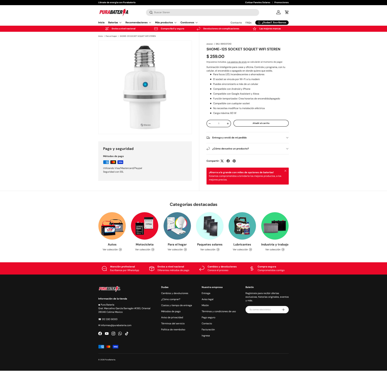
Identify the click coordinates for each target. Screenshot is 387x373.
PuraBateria (110, 359)
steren (210, 44)
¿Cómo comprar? (170, 299)
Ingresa (206, 335)
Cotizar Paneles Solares (257, 2)
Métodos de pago (170, 311)
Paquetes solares (210, 244)
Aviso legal (207, 299)
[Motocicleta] (144, 226)
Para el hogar (111, 36)
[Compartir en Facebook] (228, 161)
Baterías (113, 22)
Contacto (236, 22)
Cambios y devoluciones (174, 293)
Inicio (101, 22)
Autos (112, 244)
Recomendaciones (136, 22)
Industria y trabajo (274, 244)
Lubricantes (242, 244)
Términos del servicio (173, 323)
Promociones (281, 2)
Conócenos (187, 22)
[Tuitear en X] (222, 161)
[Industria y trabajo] (275, 226)
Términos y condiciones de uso (219, 311)
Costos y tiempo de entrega (176, 305)
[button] (287, 12)
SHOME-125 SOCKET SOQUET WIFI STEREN (138, 36)
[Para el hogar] (177, 226)
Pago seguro (208, 317)
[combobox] (202, 12)
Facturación (208, 329)
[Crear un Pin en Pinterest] (234, 161)
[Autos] (112, 226)
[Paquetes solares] (209, 226)
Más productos (164, 22)
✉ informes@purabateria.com (114, 325)
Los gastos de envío (237, 62)
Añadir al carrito (261, 123)
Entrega (206, 293)
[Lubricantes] (242, 226)
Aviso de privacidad (172, 317)
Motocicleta (145, 244)
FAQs (249, 22)
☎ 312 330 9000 (107, 319)
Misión (205, 305)
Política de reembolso (173, 329)
